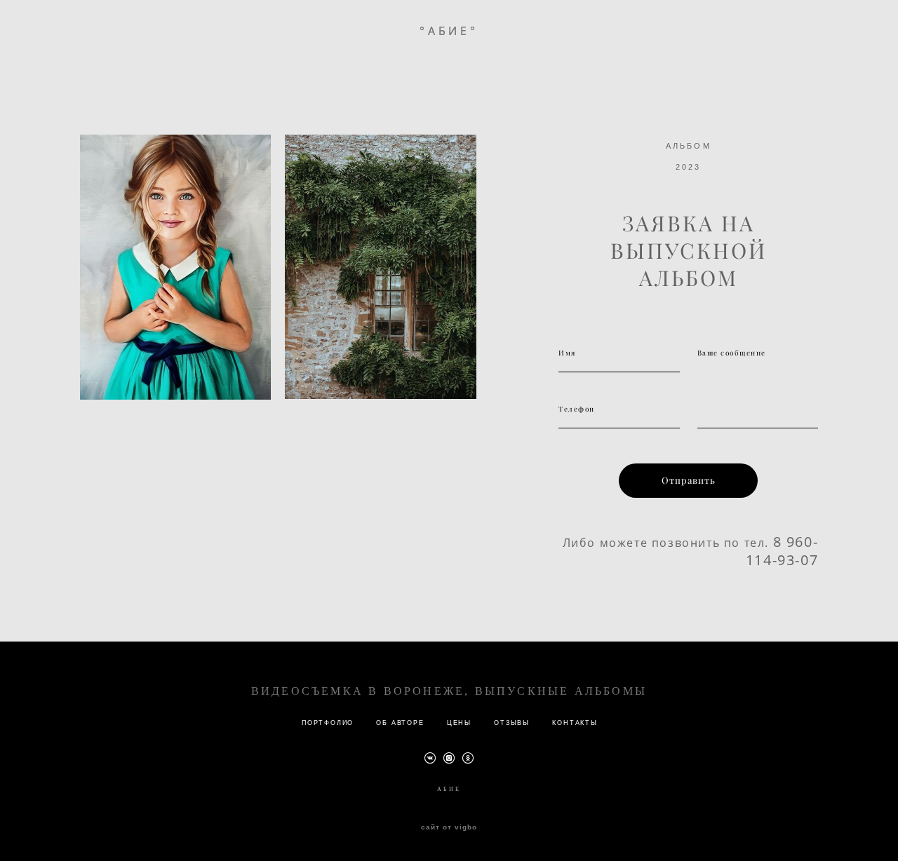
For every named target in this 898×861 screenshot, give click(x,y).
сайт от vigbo (449, 827)
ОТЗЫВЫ (512, 722)
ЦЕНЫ (459, 722)
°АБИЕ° (449, 30)
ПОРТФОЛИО (328, 722)
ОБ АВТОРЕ (400, 722)
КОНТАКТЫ (574, 722)
